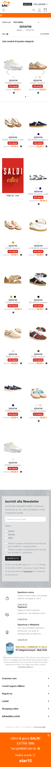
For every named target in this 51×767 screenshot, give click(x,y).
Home (19, 30)
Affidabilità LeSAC (11, 716)
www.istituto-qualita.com (25, 667)
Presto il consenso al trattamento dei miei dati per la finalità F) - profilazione (27, 551)
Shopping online (10, 708)
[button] (25, 96)
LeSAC (5, 701)
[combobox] (26, 22)
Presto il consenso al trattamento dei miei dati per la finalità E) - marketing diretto (27, 545)
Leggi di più (22, 604)
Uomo (11, 531)
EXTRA (25, 743)
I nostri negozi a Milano (13, 685)
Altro (10, 537)
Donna (11, 534)
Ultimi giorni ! (26, 738)
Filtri (4, 34)
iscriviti (13, 558)
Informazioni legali (39, 727)
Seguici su (7, 693)
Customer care (9, 678)
